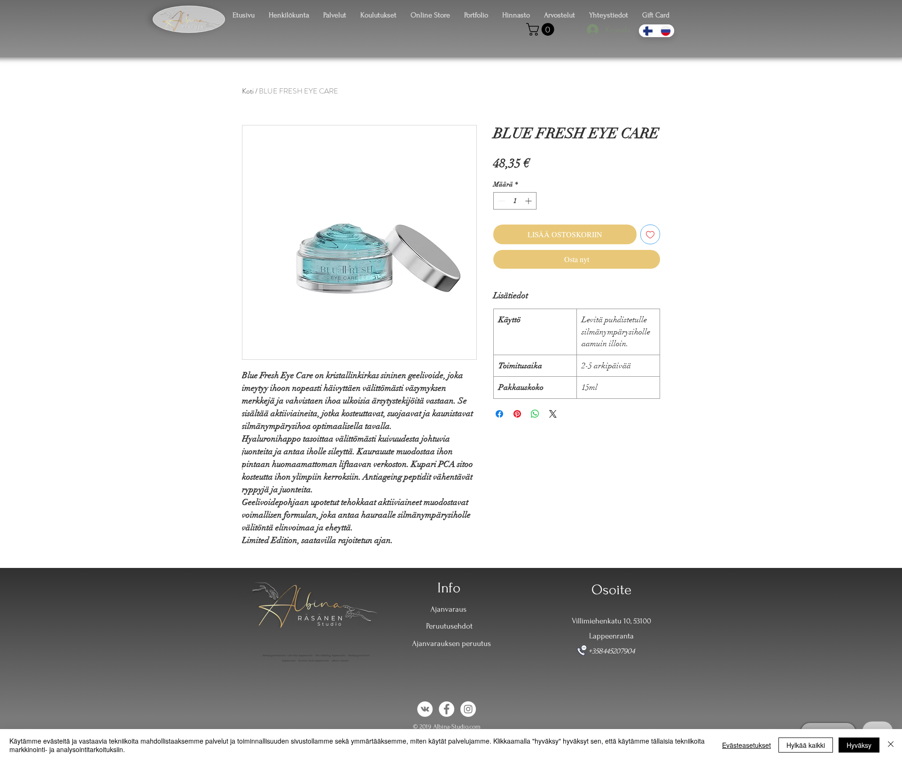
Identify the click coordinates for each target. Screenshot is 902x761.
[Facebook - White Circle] (446, 709)
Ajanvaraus (448, 609)
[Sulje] (890, 745)
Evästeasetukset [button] (746, 745)
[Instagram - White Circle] (468, 709)
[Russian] (665, 30)
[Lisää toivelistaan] (650, 234)
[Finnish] (647, 30)
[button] (541, 29)
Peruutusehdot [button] (449, 625)
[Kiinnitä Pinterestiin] (517, 413)
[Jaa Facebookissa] (499, 413)
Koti (248, 90)
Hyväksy (859, 745)
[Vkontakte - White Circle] (425, 709)
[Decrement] (500, 201)
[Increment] (529, 201)
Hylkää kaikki (805, 745)
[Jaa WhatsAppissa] (535, 413)
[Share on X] (553, 413)
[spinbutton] (514, 201)
